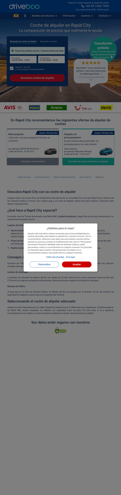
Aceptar (77, 264)
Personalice (44, 264)
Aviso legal (70, 257)
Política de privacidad (55, 257)
